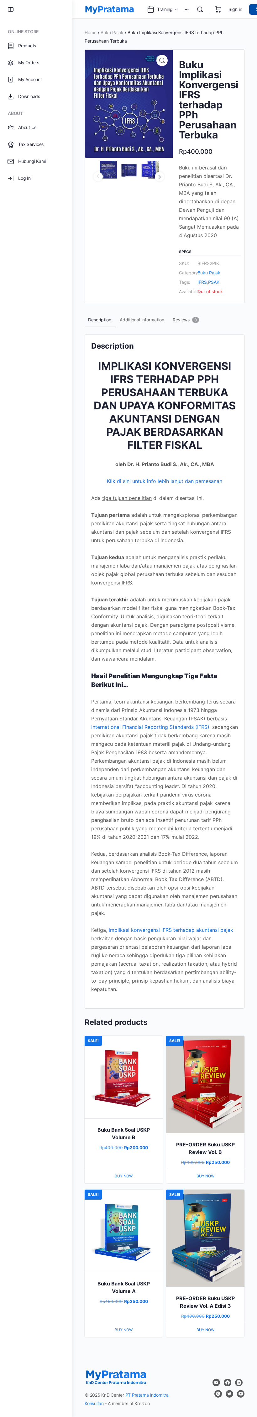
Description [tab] (99, 319)
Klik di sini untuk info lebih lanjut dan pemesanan (164, 481)
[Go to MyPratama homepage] (109, 8)
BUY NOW (124, 1176)
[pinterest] (218, 1394)
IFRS (202, 282)
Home (91, 32)
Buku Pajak (112, 32)
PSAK (213, 282)
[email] (216, 1382)
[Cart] (218, 9)
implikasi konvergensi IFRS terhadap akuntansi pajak (171, 930)
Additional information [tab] (142, 319)
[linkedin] (239, 1382)
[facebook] (227, 1382)
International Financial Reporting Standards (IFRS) (150, 727)
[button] (162, 60)
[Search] (200, 9)
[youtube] (240, 1394)
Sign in (235, 9)
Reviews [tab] (185, 319)
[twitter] (229, 1394)
